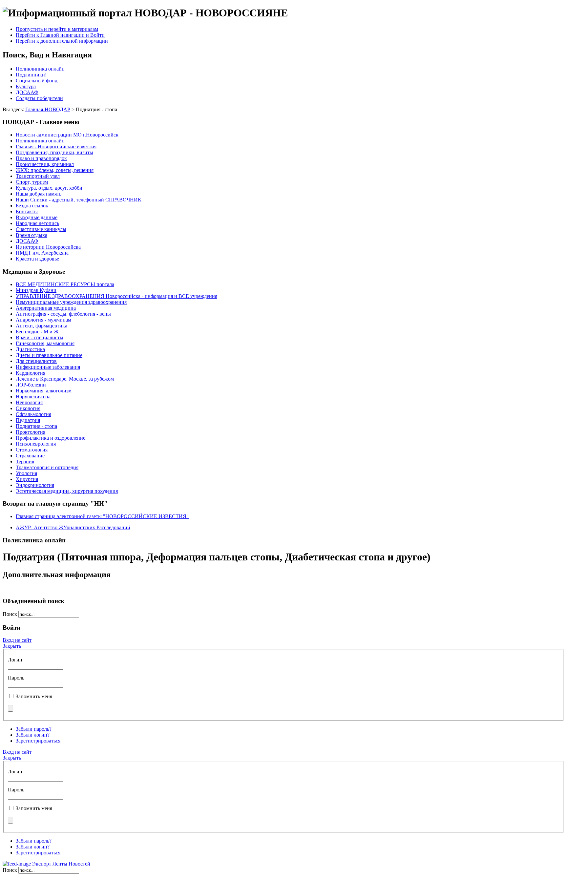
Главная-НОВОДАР (47, 109)
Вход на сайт (17, 640)
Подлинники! (31, 74)
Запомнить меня (34, 696)
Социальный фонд (36, 80)
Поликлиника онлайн (40, 69)
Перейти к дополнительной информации (62, 41)
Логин (15, 659)
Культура (26, 86)
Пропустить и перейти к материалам (57, 29)
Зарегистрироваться (38, 740)
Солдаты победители (39, 98)
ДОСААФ (27, 92)
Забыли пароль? (34, 729)
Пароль (16, 677)
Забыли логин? (33, 735)
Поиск (10, 614)
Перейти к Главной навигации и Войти (60, 35)
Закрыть (12, 646)
